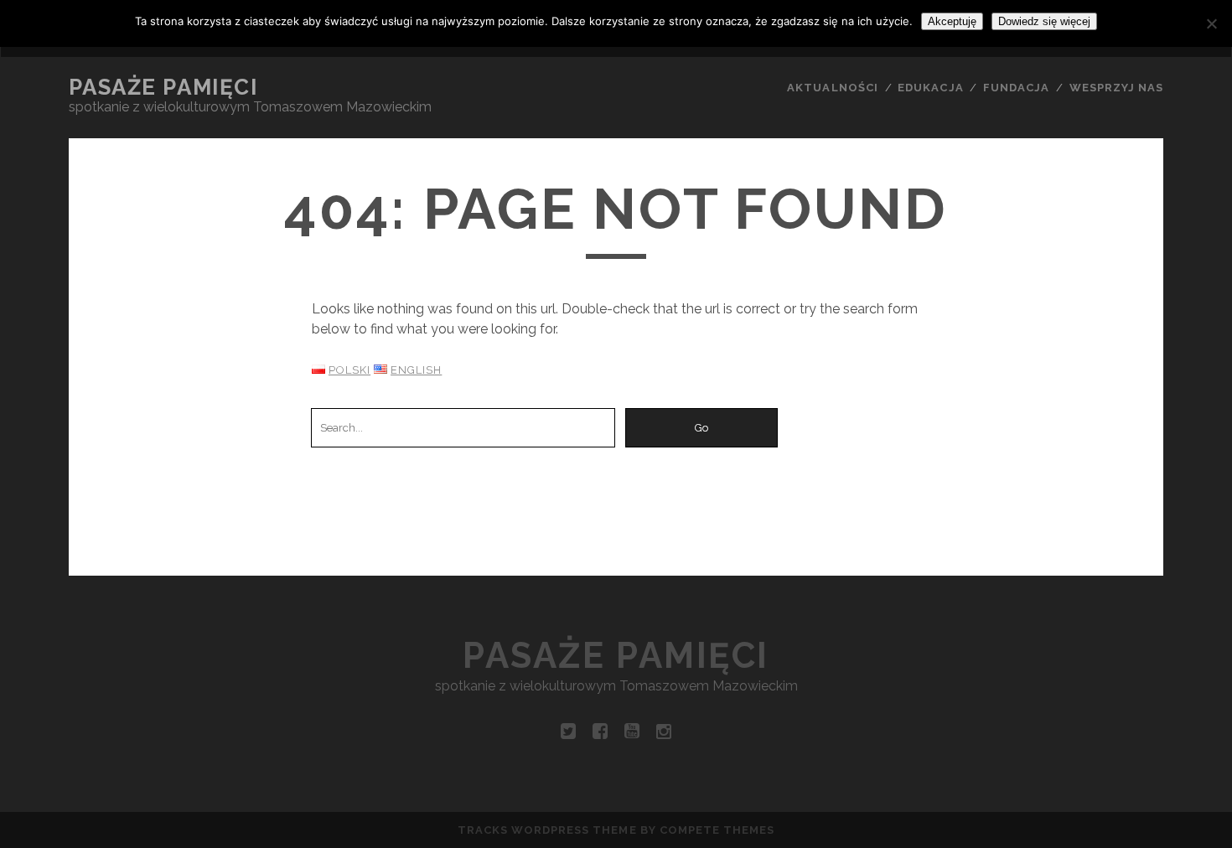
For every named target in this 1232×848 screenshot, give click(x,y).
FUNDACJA (1016, 87)
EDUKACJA (930, 87)
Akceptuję (952, 21)
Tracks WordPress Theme (547, 830)
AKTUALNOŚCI (832, 87)
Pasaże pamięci (163, 87)
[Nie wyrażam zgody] (1211, 23)
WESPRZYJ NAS (1116, 87)
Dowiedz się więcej (1044, 21)
